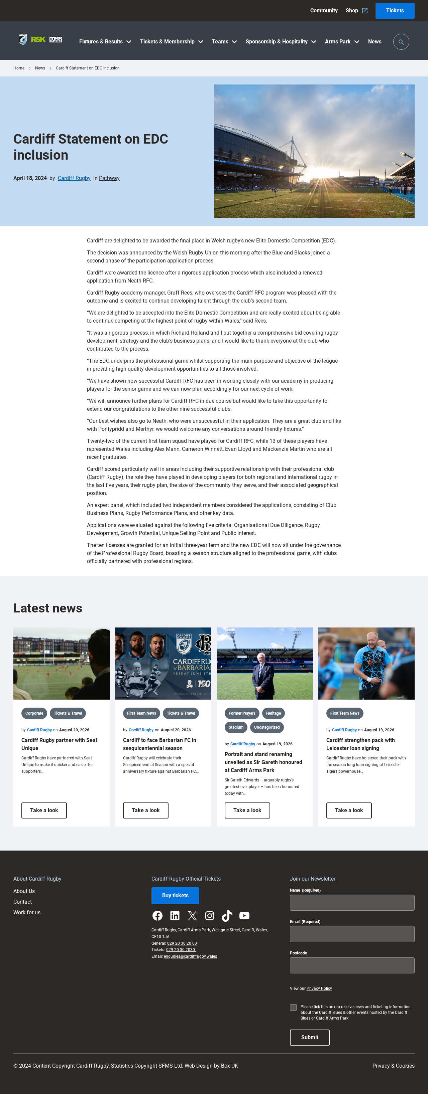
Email (305, 921)
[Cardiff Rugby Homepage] (40, 40)
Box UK (229, 1066)
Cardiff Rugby (74, 178)
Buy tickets (175, 895)
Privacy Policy (319, 988)
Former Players (242, 713)
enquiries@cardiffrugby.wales (190, 956)
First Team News (141, 713)
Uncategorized (267, 727)
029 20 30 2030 (181, 949)
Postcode (298, 953)
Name (305, 890)
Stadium (236, 727)
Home (18, 68)
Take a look (48, 812)
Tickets (395, 10)
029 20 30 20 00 (182, 943)
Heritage (273, 713)
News (40, 68)
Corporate (34, 713)
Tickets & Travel (68, 713)
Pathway (109, 178)
